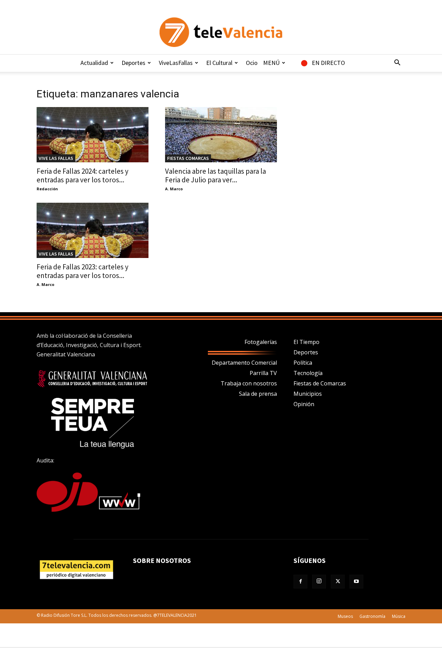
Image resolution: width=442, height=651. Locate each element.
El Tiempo (306, 342)
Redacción (47, 188)
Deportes (133, 63)
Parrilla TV (263, 373)
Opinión (304, 404)
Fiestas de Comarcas (320, 383)
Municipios (308, 394)
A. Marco (174, 188)
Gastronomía (372, 616)
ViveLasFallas (176, 63)
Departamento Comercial (244, 362)
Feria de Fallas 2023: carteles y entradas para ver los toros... (82, 271)
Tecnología (308, 373)
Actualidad (94, 63)
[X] (338, 581)
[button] (397, 63)
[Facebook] (300, 581)
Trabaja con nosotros (249, 383)
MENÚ (271, 63)
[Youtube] (356, 581)
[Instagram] (319, 581)
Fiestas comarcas (188, 158)
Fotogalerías (260, 342)
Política (303, 362)
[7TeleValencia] (221, 32)
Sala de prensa (258, 394)
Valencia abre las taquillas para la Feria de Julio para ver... (215, 175)
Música (398, 616)
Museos (345, 616)
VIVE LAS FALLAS (56, 158)
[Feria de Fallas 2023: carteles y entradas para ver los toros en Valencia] (92, 230)
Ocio (252, 63)
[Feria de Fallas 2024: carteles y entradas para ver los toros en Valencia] (92, 134)
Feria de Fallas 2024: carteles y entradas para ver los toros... (82, 175)
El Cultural (219, 63)
